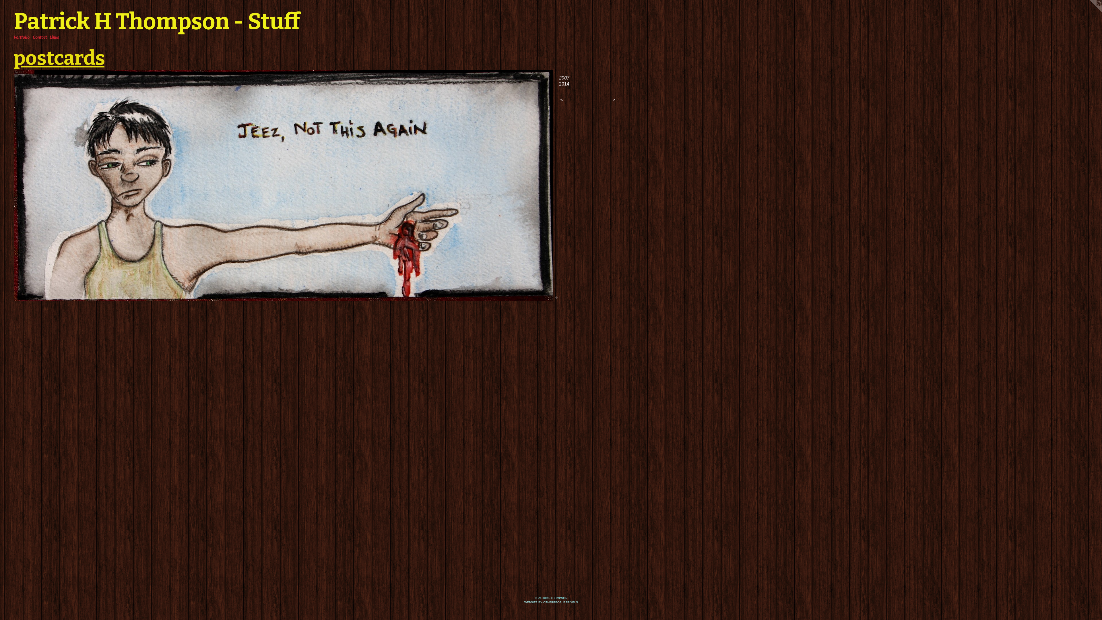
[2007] (283, 185)
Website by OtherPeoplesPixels (551, 602)
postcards (59, 58)
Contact (40, 37)
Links (54, 37)
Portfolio (22, 37)
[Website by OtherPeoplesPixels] (1090, 11)
